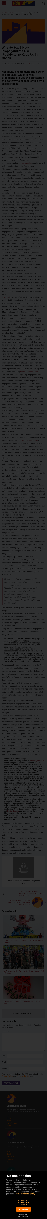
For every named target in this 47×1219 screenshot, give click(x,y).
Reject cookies (23, 1214)
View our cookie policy (25, 1194)
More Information (23, 1216)
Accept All (23, 1209)
